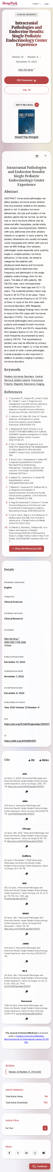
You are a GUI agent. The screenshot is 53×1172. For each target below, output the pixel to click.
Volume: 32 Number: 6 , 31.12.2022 (25, 1072)
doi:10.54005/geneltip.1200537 (21, 814)
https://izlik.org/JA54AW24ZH (20, 740)
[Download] (45, 1128)
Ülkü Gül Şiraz (25, 69)
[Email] (43, 1152)
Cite (25, 90)
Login (46, 4)
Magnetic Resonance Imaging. (29, 384)
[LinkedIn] (26, 1152)
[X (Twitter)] (17, 1152)
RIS (33, 760)
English (36, 4)
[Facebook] (9, 1152)
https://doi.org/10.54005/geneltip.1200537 (27, 724)
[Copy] (26, 791)
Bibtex (45, 760)
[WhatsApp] (35, 1152)
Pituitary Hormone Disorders (19, 376)
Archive (10, 1065)
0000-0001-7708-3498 (15, 642)
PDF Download (24, 80)
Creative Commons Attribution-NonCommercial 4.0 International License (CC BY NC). (26, 1039)
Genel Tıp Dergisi (26, 137)
